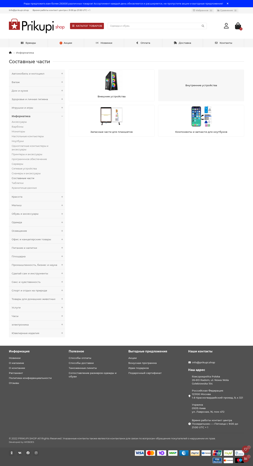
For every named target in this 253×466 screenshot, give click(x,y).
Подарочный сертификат (145, 372)
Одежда (17, 222)
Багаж (16, 82)
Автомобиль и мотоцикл (28, 73)
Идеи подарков (138, 367)
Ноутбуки (18, 141)
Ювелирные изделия (25, 333)
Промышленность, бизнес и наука (34, 264)
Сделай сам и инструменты (30, 273)
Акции (132, 357)
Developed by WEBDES (21, 442)
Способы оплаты (80, 357)
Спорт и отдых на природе (29, 290)
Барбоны (17, 126)
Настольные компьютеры (28, 136)
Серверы (17, 163)
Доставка (185, 42)
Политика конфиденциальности (30, 377)
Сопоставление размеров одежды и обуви (92, 374)
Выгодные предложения (147, 351)
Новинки (106, 42)
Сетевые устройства (24, 168)
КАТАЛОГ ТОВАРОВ (89, 25)
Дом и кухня (20, 90)
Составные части (23, 178)
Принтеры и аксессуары (27, 154)
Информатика (25, 52)
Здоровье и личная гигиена (30, 99)
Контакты (226, 42)
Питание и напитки (24, 247)
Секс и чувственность (26, 281)
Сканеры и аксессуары (26, 173)
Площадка (19, 256)
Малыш (17, 205)
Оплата (145, 42)
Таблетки (18, 182)
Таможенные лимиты (83, 367)
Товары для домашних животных (33, 299)
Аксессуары (19, 121)
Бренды (31, 42)
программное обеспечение (29, 159)
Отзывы (14, 382)
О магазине (16, 362)
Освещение (19, 230)
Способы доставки (81, 362)
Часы (15, 316)
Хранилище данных (24, 187)
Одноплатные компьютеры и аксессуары (30, 147)
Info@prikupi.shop (19, 10)
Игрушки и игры (22, 107)
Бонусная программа (142, 362)
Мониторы (18, 131)
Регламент (16, 372)
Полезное (76, 351)
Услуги (16, 307)
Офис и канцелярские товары (31, 239)
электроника (20, 324)
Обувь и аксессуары (25, 213)
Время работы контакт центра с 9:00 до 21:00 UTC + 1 (61, 10)
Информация (19, 351)
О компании (17, 367)
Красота (17, 196)
